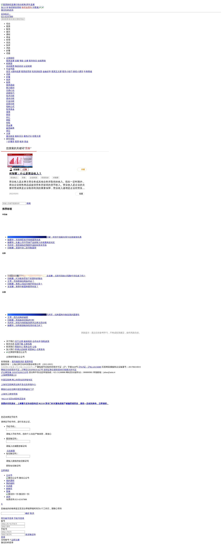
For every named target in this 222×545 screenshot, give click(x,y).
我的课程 (10, 480)
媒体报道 (28, 341)
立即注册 (15, 540)
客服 (8, 491)
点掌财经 (10, 58)
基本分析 (10, 98)
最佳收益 (10, 136)
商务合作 (28, 347)
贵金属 (9, 125)
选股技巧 (10, 93)
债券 (8, 112)
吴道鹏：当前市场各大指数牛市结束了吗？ (66, 276)
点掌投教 (28, 344)
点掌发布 (40, 349)
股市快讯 (33, 61)
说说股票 (10, 66)
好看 (8, 77)
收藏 (81, 194)
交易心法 (10, 90)
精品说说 (19, 66)
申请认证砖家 (21, 349)
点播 (26, 61)
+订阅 (24, 169)
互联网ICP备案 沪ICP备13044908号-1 (17, 367)
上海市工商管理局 (9, 394)
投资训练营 (37, 71)
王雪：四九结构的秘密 (17, 317)
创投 (8, 123)
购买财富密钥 (15, 7)
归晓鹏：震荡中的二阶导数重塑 (21, 248)
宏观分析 (10, 104)
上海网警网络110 (8, 375)
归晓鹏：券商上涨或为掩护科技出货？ (24, 284)
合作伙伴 (36, 341)
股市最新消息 (18, 361)
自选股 (9, 486)
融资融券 (10, 128)
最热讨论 (28, 136)
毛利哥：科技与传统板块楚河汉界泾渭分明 (27, 323)
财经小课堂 (78, 71)
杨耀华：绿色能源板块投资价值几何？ (24, 325)
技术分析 (10, 96)
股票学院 (29, 361)
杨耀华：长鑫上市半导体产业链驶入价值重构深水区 (31, 242)
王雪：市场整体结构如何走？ (20, 281)
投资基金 (10, 109)
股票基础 (10, 85)
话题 (8, 74)
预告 (22, 61)
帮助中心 (19, 347)
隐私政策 (45, 341)
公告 (34, 347)
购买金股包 (27, 7)
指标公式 (10, 106)
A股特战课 (16, 71)
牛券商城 (88, 71)
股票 (17, 141)
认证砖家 (28, 66)
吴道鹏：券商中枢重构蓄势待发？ (22, 286)
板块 (22, 141)
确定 (27, 513)
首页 (8, 71)
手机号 (4, 529)
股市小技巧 (67, 71)
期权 (8, 120)
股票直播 (10, 61)
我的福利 (10, 483)
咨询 (8, 497)
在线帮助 (42, 61)
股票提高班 (26, 71)
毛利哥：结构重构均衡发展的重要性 (63, 315)
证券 (4, 253)
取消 (32, 513)
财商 (8, 82)
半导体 (4, 214)
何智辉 (16, 169)
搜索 (29, 203)
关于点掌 (19, 341)
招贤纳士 (32, 349)
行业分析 (10, 101)
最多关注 (19, 136)
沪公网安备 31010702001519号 (14, 372)
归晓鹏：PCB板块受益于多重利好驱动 (24, 278)
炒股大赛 (36, 136)
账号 (3, 521)
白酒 (4, 292)
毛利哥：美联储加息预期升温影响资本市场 (27, 245)
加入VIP (4, 7)
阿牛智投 (10, 139)
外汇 (8, 117)
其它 (8, 131)
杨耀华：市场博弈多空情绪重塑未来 (23, 240)
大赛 (8, 133)
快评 (8, 79)
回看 (17, 61)
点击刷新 (11, 451)
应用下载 (19, 344)
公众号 (9, 475)
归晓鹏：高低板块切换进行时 (20, 320)
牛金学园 (10, 69)
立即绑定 (5, 470)
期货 (8, 114)
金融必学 (47, 71)
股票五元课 (56, 71)
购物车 (9, 489)
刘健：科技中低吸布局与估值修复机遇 (64, 237)
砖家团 (9, 63)
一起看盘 (10, 141)
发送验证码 (30, 534)
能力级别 (10, 88)
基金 (26, 141)
